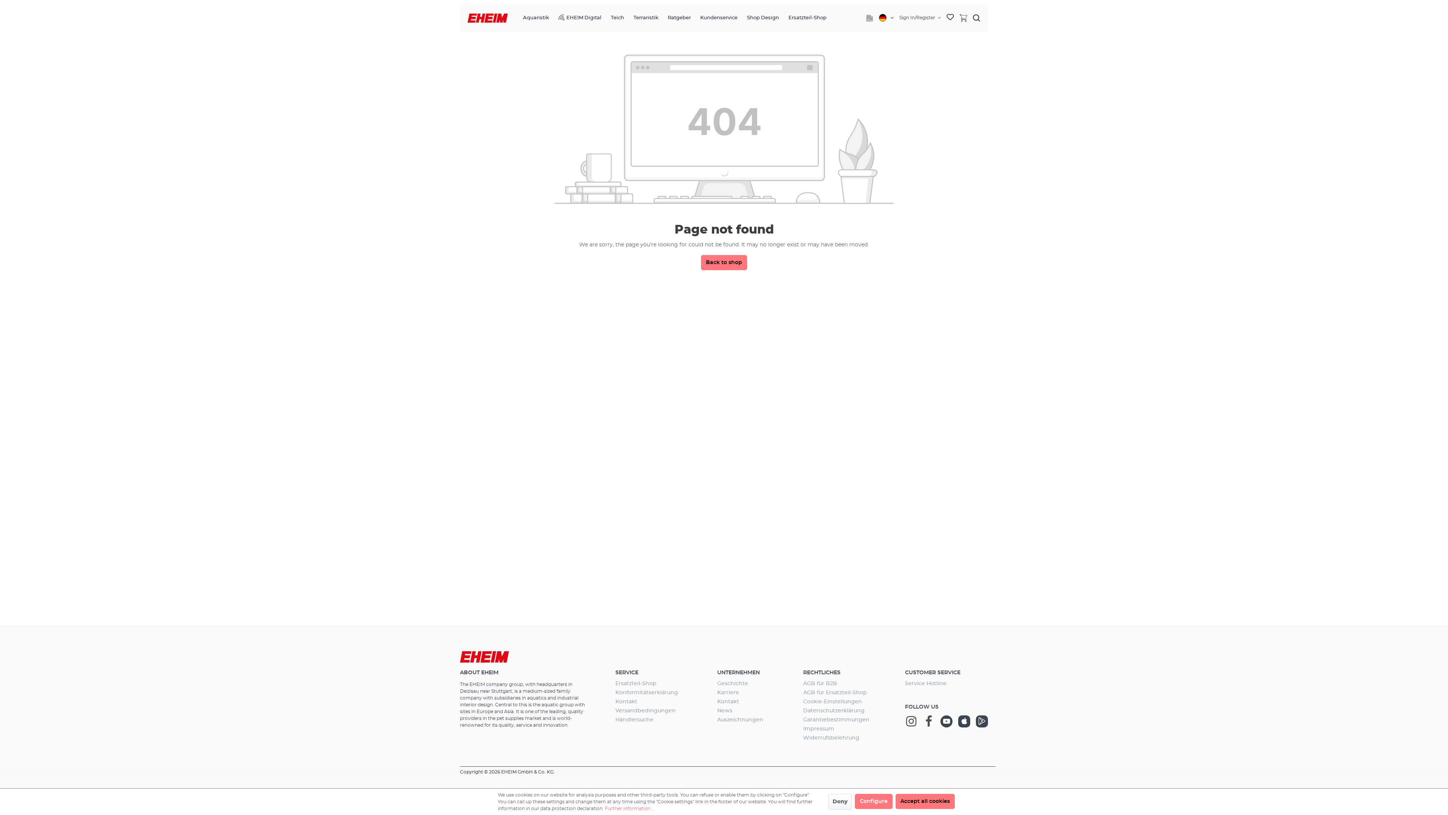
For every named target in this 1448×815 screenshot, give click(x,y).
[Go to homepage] (488, 18)
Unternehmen (738, 672)
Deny (840, 801)
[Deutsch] (886, 18)
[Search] (976, 18)
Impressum (818, 729)
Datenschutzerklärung (834, 711)
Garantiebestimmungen (836, 720)
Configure (874, 801)
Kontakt (626, 701)
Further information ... (630, 808)
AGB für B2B (820, 683)
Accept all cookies (925, 801)
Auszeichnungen (740, 720)
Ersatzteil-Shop (636, 683)
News (724, 711)
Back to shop (724, 262)
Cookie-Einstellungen (832, 701)
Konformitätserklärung (646, 692)
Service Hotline (925, 683)
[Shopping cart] (963, 18)
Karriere (728, 692)
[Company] (869, 18)
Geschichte (732, 683)
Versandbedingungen (645, 711)
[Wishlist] (950, 18)
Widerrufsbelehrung (831, 738)
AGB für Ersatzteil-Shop (835, 692)
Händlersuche (634, 720)
